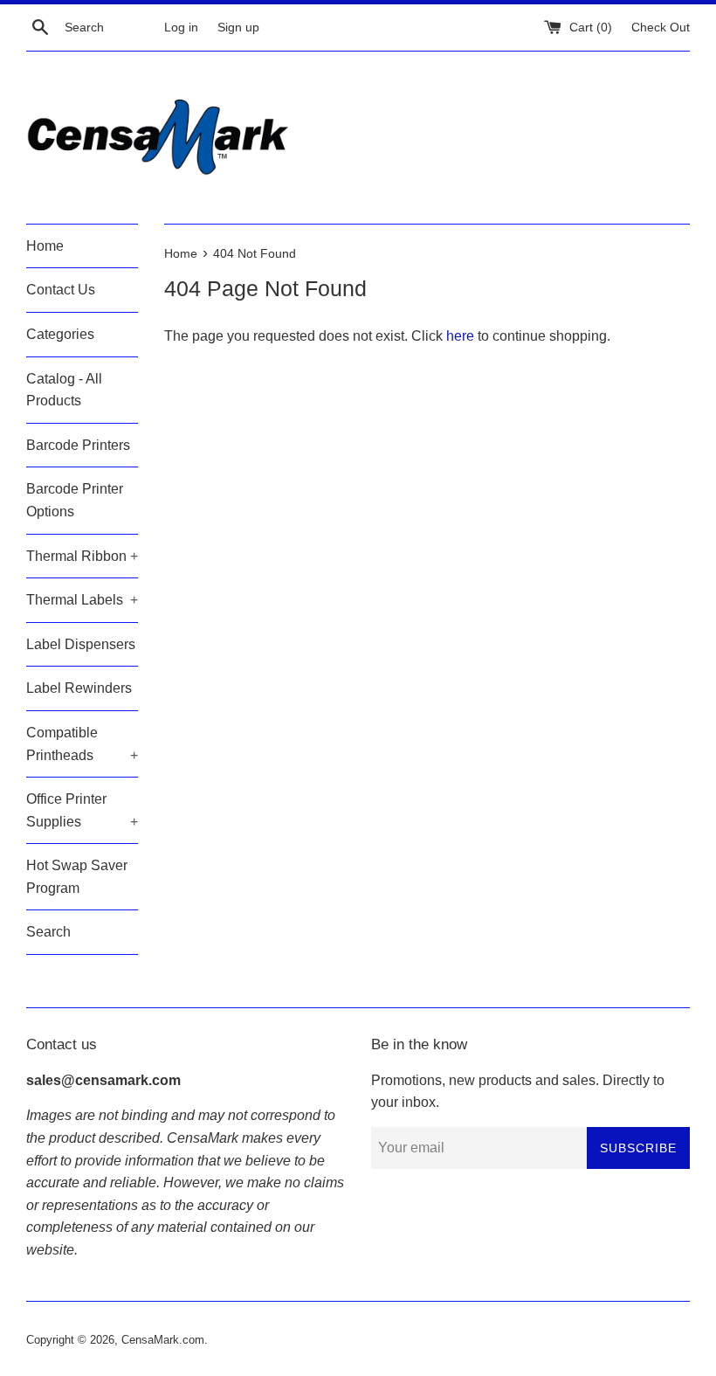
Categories (60, 334)
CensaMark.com (162, 1339)
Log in (181, 27)
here (460, 335)
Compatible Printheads (82, 744)
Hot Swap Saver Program (76, 876)
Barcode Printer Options (74, 500)
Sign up (238, 27)
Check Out (660, 27)
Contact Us (60, 289)
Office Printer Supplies (82, 810)
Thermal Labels (82, 599)
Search (48, 931)
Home (45, 246)
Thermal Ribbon (82, 556)
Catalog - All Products (64, 390)
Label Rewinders (79, 688)
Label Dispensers (80, 644)
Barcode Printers (78, 445)
